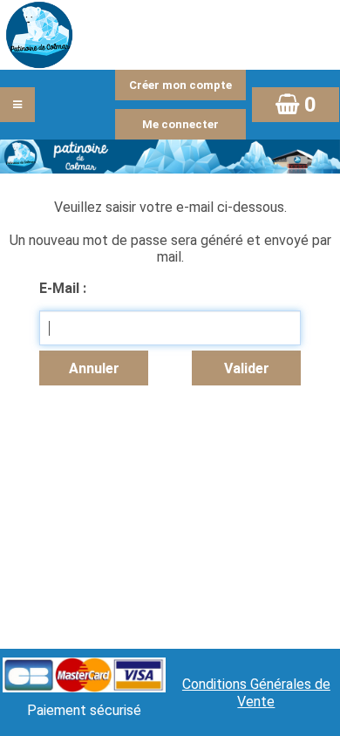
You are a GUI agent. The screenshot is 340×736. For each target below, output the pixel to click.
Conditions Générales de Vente (256, 693)
